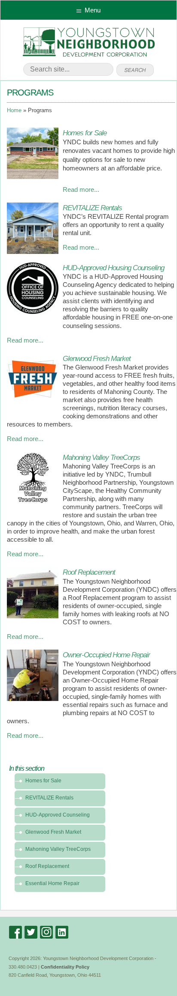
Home (14, 110)
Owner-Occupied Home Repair (106, 654)
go (135, 70)
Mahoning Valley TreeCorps (101, 457)
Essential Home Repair (52, 883)
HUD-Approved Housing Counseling (113, 267)
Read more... (81, 189)
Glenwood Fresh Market (97, 358)
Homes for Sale (85, 132)
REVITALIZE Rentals (92, 207)
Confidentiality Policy (65, 966)
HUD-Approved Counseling (57, 815)
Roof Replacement (89, 572)
